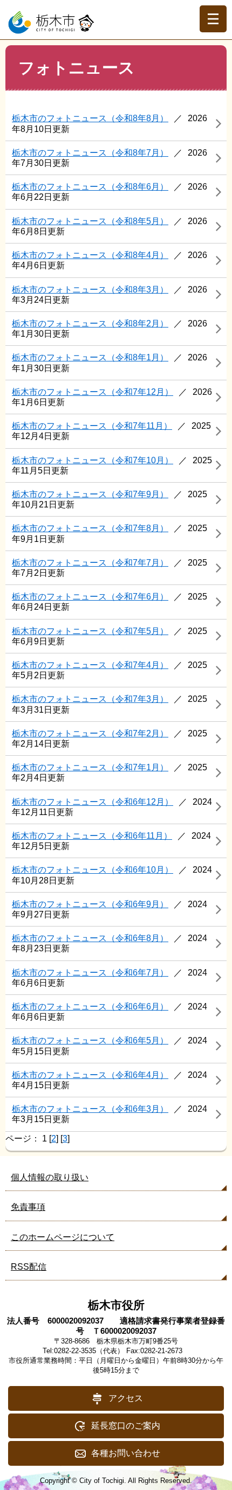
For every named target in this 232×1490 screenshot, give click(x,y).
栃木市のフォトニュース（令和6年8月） (90, 938)
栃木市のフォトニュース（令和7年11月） (92, 425)
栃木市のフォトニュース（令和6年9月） (90, 904)
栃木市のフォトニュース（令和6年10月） (92, 869)
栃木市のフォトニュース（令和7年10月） (92, 460)
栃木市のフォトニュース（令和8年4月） (90, 255)
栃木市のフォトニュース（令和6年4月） (90, 1075)
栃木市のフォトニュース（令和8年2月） (90, 323)
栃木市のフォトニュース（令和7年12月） (92, 391)
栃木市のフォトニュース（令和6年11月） (92, 835)
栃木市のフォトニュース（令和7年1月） (90, 767)
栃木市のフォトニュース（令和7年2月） (90, 733)
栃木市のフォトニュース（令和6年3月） (90, 1108)
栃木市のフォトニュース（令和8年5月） (90, 221)
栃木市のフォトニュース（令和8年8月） (90, 118)
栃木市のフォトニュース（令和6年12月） (92, 801)
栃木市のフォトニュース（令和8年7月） (90, 152)
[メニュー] (213, 18)
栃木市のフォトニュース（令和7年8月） (90, 528)
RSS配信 (28, 1266)
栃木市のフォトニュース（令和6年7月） (90, 972)
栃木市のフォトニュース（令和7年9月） (90, 494)
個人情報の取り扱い (49, 1177)
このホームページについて (62, 1237)
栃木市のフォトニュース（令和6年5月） (90, 1040)
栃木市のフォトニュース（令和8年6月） (90, 186)
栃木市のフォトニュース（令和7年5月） (90, 631)
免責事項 (28, 1207)
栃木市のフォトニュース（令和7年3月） (90, 699)
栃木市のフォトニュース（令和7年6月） (90, 596)
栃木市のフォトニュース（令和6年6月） (90, 1006)
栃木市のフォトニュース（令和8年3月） (90, 289)
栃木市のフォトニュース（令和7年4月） (90, 665)
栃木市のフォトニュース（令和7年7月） (90, 562)
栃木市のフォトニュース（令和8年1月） (90, 357)
